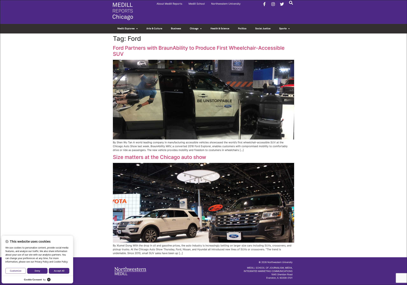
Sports (283, 28)
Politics (242, 28)
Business (176, 28)
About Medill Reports (169, 3)
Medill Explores (126, 28)
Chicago (194, 28)
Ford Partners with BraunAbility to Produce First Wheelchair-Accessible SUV (199, 51)
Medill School (197, 3)
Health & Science (219, 28)
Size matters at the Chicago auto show (159, 157)
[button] (290, 2)
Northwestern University (226, 3)
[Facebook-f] (264, 4)
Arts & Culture (154, 28)
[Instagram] (273, 4)
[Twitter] (282, 4)
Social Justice (262, 28)
